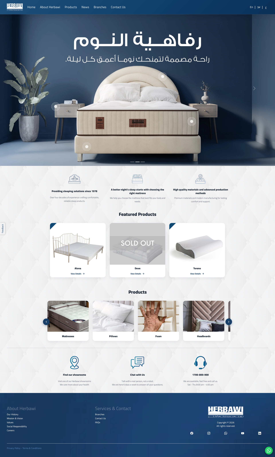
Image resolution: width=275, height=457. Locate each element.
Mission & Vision (15, 418)
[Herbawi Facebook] (191, 433)
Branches (100, 7)
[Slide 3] (143, 162)
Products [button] (71, 7)
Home (31, 7)
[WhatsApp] (269, 450)
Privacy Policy (13, 448)
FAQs (97, 422)
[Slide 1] (132, 162)
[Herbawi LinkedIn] (259, 433)
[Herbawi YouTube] (242, 433)
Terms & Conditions (31, 448)
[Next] (228, 322)
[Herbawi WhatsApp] (225, 433)
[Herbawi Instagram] (208, 433)
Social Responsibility (17, 426)
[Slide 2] (137, 162)
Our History (12, 414)
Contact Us (118, 7)
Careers (10, 430)
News (85, 7)
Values (10, 422)
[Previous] (46, 322)
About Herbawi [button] (50, 7)
